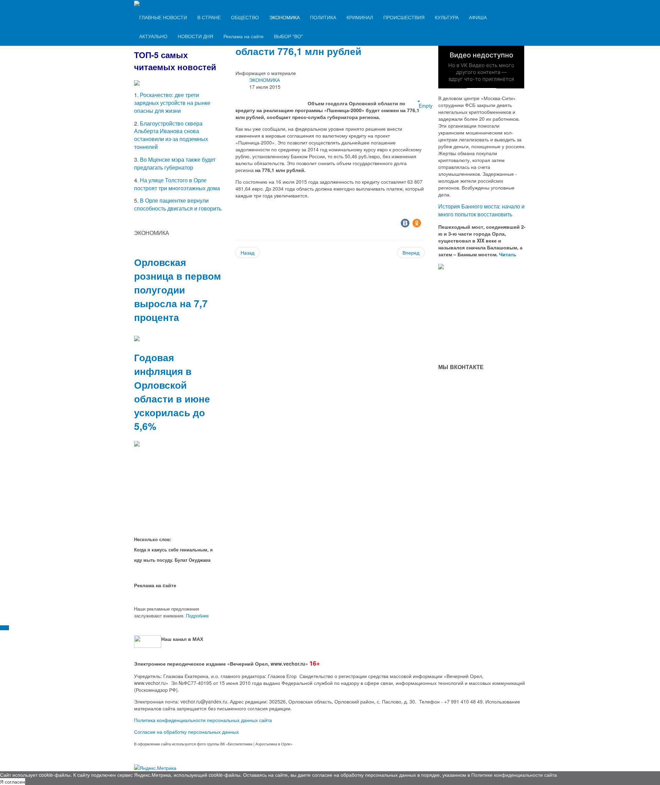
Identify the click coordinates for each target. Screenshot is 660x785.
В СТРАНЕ (209, 17)
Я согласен (12, 781)
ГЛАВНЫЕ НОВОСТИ (163, 17)
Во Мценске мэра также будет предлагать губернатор (175, 163)
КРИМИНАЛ (359, 17)
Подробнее (197, 615)
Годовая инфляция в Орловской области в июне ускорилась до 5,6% (172, 391)
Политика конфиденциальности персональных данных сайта (203, 720)
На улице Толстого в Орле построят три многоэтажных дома (177, 184)
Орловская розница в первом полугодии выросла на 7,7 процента (177, 289)
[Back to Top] (4, 627)
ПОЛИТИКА (323, 17)
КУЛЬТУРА (447, 17)
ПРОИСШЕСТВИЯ (404, 17)
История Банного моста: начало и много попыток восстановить (481, 210)
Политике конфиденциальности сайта (514, 774)
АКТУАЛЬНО (153, 36)
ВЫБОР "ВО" (288, 36)
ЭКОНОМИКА (284, 17)
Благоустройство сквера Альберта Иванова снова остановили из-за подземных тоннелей (171, 135)
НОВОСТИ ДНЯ (195, 36)
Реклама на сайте (243, 36)
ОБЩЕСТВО (245, 17)
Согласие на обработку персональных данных (186, 731)
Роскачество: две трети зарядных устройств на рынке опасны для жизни (172, 103)
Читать (508, 254)
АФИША (478, 17)
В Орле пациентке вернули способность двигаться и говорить (177, 204)
